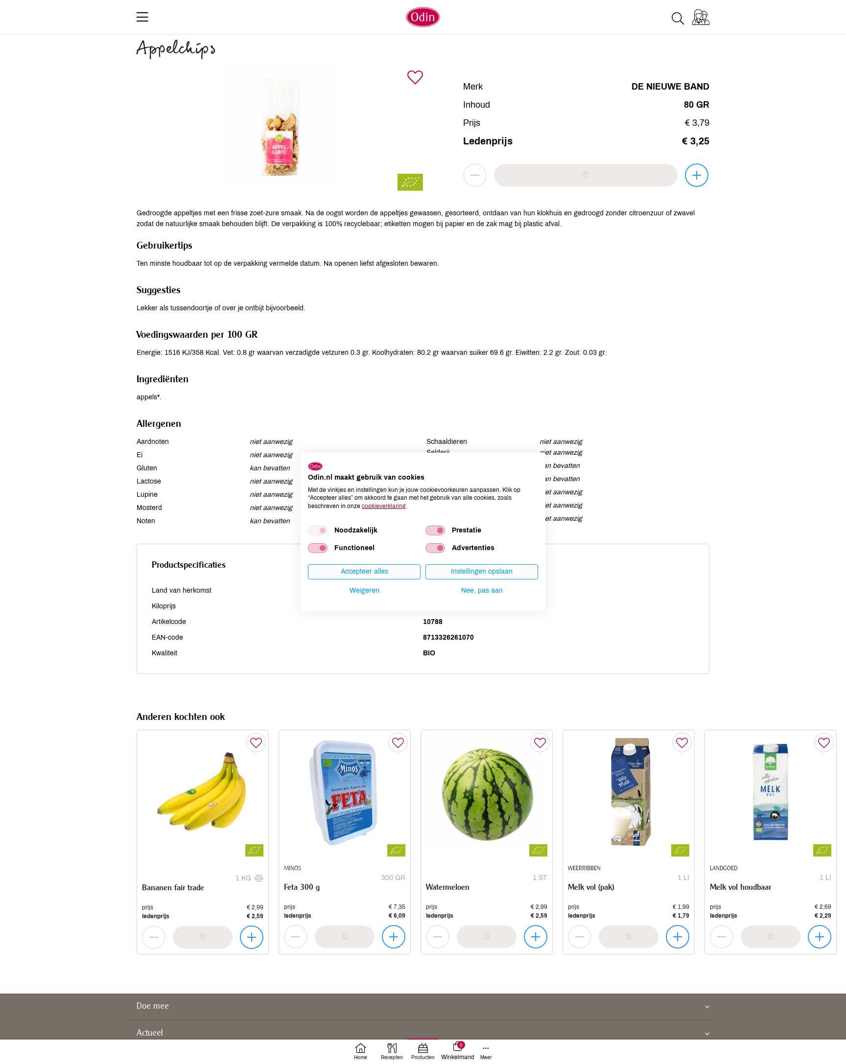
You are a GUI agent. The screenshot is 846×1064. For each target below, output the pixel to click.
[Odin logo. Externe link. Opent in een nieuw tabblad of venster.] (315, 466)
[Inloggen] (700, 17)
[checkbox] (318, 530)
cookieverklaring (384, 506)
